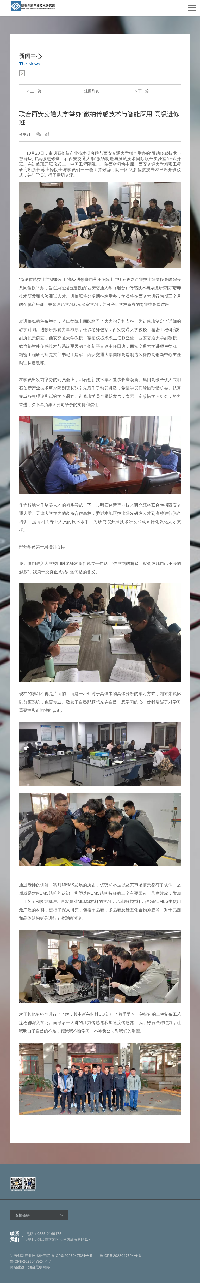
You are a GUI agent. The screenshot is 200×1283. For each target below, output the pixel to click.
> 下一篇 (142, 91)
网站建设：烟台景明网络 (30, 1267)
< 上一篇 (34, 91)
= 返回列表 (90, 91)
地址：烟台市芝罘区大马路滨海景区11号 (59, 1239)
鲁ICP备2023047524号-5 (71, 1256)
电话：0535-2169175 (43, 1234)
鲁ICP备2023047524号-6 (120, 1256)
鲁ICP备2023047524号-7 (30, 1261)
